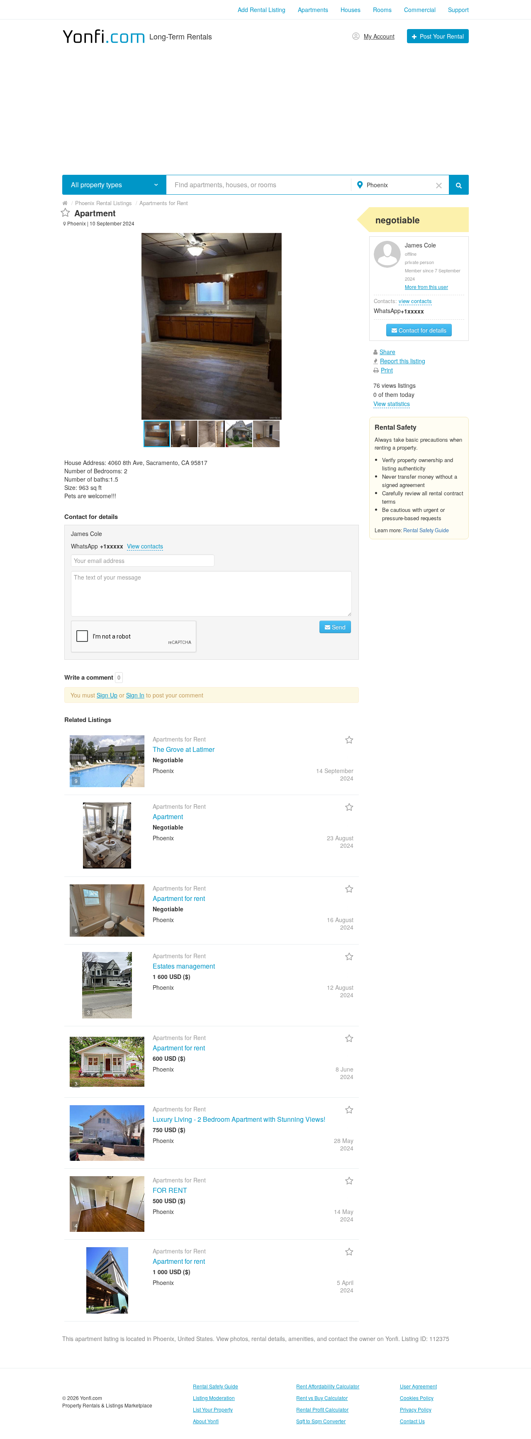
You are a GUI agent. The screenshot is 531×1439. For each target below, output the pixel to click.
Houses (350, 9)
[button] (156, 185)
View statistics (391, 403)
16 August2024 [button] (340, 923)
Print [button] (387, 370)
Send (338, 627)
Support (458, 9)
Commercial (420, 9)
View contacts (145, 546)
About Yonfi (206, 1420)
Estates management (184, 966)
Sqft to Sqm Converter (321, 1420)
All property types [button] (96, 185)
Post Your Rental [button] (442, 36)
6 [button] (76, 930)
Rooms (382, 9)
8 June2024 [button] (344, 1073)
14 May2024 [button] (343, 1215)
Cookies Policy (417, 1397)
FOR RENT (170, 1190)
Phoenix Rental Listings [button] (103, 203)
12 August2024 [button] (340, 991)
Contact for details (421, 330)
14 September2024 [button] (334, 774)
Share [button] (387, 352)
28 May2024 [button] (343, 1144)
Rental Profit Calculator (322, 1409)
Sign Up (107, 695)
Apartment (168, 816)
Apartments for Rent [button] (163, 203)
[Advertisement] (265, 106)
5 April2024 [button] (345, 1286)
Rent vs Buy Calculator (322, 1397)
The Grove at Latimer (183, 749)
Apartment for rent (179, 898)
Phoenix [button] (377, 185)
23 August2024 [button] (340, 841)
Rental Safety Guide (426, 530)
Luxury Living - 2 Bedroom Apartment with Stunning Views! (239, 1119)
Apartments (313, 9)
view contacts (415, 301)
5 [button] (92, 1307)
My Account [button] (379, 36)
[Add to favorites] (65, 212)
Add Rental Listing (261, 9)
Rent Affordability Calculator (327, 1386)
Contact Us (412, 1420)
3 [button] (89, 862)
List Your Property (213, 1409)
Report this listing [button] (402, 361)
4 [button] (76, 1225)
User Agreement (418, 1386)
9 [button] (76, 780)
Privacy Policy (415, 1409)
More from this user (426, 286)
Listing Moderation (214, 1397)
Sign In (135, 695)
